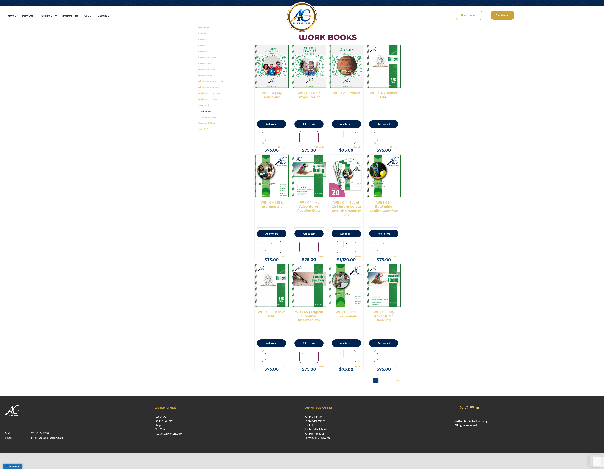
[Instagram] (466, 407)
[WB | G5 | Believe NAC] (272, 285)
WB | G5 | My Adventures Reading (383, 316)
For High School (314, 433)
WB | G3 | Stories (346, 93)
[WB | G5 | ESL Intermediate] (346, 285)
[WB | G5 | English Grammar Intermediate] (309, 285)
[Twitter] (461, 407)
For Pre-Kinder (314, 416)
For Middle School (316, 429)
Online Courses (164, 420)
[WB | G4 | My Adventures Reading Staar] (309, 176)
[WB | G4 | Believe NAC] (384, 66)
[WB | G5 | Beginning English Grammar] (384, 176)
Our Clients (162, 429)
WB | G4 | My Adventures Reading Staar (309, 206)
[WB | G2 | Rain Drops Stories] (309, 66)
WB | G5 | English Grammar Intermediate (309, 316)
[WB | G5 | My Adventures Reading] (384, 285)
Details (283, 147)
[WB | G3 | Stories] (346, 66)
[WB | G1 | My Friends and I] (272, 66)
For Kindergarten (315, 420)
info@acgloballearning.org (47, 437)
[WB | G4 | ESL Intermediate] (272, 176)
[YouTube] (472, 407)
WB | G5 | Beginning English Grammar (383, 207)
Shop (158, 425)
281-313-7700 (40, 433)
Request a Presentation (169, 433)
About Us (160, 416)
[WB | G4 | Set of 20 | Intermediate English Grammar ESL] (346, 176)
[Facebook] (456, 407)
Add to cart (271, 123)
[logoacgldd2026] (302, 2)
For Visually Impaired (318, 437)
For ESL (309, 425)
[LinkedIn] (477, 407)
